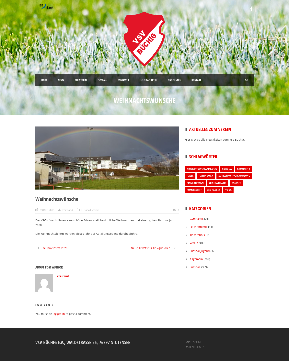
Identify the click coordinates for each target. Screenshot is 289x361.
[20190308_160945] (107, 158)
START (44, 80)
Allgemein (196, 259)
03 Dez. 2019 (47, 210)
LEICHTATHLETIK (149, 80)
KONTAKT (196, 80)
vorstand (67, 210)
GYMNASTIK (124, 80)
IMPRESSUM (193, 342)
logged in (59, 314)
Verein (95, 210)
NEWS (61, 80)
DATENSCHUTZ (194, 347)
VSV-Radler (213, 189)
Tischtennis (197, 235)
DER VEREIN (81, 80)
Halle (190, 175)
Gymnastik (243, 168)
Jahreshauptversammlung (234, 175)
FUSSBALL (102, 80)
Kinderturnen (195, 182)
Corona (227, 168)
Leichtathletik (217, 182)
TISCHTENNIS (174, 80)
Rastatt (236, 182)
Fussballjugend (200, 251)
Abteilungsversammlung (202, 168)
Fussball (86, 210)
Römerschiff (194, 189)
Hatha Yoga (206, 175)
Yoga (228, 189)
